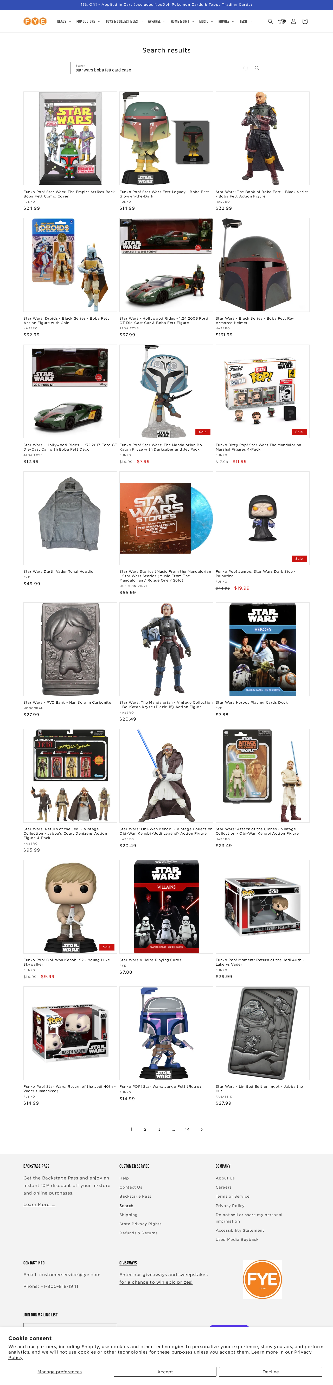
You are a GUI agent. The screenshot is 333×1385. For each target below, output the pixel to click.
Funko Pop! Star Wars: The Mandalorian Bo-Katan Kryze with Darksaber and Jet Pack (161, 447)
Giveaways (128, 1262)
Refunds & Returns (138, 1233)
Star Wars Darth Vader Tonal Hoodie (58, 571)
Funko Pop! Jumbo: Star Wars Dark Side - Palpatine (256, 574)
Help (124, 1178)
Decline (270, 1371)
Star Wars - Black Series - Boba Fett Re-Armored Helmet (255, 320)
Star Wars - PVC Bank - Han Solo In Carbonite (67, 702)
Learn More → (39, 1204)
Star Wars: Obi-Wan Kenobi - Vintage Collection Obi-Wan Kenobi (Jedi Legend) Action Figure (166, 831)
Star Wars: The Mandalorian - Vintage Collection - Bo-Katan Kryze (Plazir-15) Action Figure (166, 705)
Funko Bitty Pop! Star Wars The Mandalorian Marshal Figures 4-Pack (258, 447)
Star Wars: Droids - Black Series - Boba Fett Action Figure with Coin (66, 320)
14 (187, 1129)
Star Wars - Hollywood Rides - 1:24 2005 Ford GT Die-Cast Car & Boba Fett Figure (163, 320)
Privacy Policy (230, 1206)
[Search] (257, 68)
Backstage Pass (135, 1196)
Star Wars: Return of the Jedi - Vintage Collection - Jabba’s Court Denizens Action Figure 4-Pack (65, 833)
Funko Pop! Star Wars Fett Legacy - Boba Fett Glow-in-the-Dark (164, 194)
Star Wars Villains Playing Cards (150, 960)
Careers (224, 1187)
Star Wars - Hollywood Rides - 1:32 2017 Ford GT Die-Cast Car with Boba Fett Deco (70, 447)
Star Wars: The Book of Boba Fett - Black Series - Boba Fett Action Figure (262, 194)
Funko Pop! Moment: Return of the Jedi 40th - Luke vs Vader (260, 962)
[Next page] (201, 1129)
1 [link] (131, 1129)
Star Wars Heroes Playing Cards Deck (252, 702)
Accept (165, 1371)
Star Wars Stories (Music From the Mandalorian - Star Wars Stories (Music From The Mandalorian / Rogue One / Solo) (165, 576)
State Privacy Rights (140, 1224)
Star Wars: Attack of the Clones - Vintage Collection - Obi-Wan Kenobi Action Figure (257, 831)
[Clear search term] (245, 68)
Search (126, 1206)
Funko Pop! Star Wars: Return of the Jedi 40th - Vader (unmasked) (69, 1089)
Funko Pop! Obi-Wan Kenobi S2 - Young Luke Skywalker (66, 962)
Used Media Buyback (237, 1239)
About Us (225, 1178)
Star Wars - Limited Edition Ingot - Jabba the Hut (259, 1089)
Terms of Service (233, 1196)
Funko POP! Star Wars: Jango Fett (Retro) (160, 1087)
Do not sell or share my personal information (249, 1218)
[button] (63, 21)
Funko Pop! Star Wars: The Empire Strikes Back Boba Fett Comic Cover (69, 194)
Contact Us (130, 1187)
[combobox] (167, 68)
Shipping (128, 1215)
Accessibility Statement (240, 1230)
